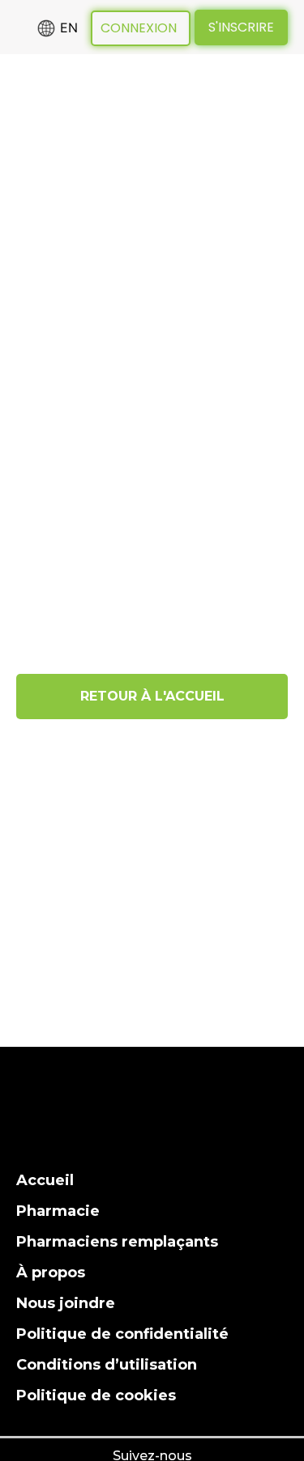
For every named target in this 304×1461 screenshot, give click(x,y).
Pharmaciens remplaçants (117, 1242)
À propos (50, 1272)
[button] (29, 151)
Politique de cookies (96, 1395)
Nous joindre (65, 1303)
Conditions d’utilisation (106, 1365)
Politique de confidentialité (122, 1334)
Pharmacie (58, 1211)
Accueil (45, 1180)
